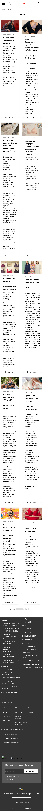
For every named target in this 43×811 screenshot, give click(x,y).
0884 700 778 (15, 738)
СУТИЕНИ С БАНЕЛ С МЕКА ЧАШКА (10, 643)
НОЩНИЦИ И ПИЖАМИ (33, 668)
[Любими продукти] (34, 3)
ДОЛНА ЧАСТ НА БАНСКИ (30, 656)
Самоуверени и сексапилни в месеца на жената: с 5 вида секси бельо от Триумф (10, 533)
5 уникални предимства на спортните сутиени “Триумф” (31, 401)
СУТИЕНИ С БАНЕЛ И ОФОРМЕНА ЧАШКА (10, 624)
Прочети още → (10, 117)
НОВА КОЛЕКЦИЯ (29, 636)
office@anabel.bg (15, 734)
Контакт (31, 712)
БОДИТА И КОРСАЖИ (9, 692)
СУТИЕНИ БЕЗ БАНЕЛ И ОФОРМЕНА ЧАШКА (10, 630)
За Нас (4, 708)
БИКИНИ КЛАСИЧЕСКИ (11, 669)
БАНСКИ (25, 643)
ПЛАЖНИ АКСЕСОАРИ (33, 661)
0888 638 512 (15, 742)
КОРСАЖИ (28, 622)
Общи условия (20, 708)
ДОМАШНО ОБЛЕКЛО (30, 664)
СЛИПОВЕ (28, 629)
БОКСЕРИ (28, 632)
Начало (3, 9)
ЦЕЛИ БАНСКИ (30, 646)
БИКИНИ (4, 666)
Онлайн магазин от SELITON (21, 809)
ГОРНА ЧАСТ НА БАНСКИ (30, 651)
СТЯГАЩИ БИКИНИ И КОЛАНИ (10, 688)
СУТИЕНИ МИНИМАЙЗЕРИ (8, 656)
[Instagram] (8, 746)
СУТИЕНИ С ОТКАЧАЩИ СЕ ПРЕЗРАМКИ (7, 649)
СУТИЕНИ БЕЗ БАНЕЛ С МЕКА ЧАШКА (10, 661)
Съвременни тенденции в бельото (9, 40)
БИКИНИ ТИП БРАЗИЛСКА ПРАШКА (10, 682)
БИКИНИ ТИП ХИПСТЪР (7, 673)
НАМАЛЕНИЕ (27, 640)
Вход (29, 708)
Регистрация (6, 716)
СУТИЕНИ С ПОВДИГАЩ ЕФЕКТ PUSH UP (11, 636)
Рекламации (6, 720)
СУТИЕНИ (5, 620)
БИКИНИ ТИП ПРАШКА (11, 678)
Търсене (4, 712)
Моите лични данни (22, 802)
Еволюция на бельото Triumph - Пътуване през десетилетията (9, 283)
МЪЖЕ (24, 626)
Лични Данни (19, 712)
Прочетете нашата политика (21, 797)
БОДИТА (28, 619)
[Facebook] (3, 746)
